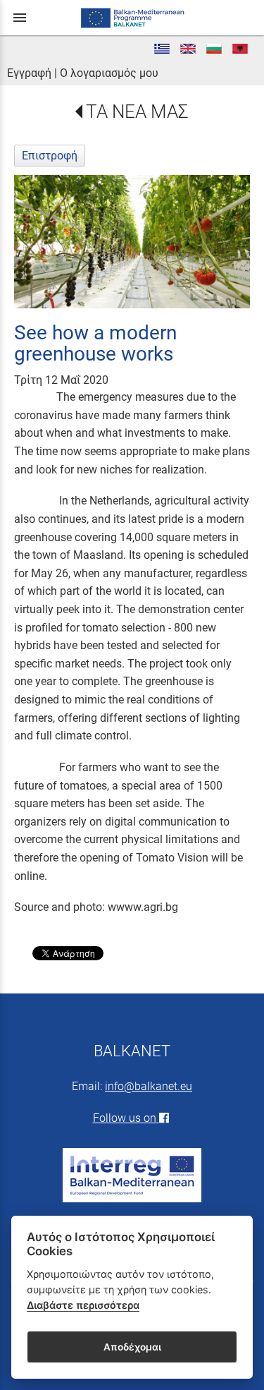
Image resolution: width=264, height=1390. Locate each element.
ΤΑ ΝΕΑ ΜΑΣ (137, 111)
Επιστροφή (49, 155)
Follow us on (126, 1118)
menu (19, 17)
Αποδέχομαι (132, 1347)
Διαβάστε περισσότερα (83, 1305)
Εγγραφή (29, 73)
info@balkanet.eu (148, 1086)
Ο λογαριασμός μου (109, 73)
